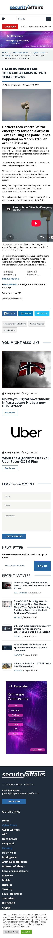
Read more (10, 412)
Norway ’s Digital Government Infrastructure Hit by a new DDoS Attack (26, 402)
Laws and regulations (15, 871)
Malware (18, 655)
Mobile (6, 880)
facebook (11, 313)
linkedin (27, 313)
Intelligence (9, 857)
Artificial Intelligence (15, 861)
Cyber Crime (39, 52)
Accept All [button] (26, 932)
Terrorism (8, 898)
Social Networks (12, 893)
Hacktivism (9, 852)
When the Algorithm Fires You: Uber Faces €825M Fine (26, 460)
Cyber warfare (20, 593)
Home (5, 52)
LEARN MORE (14, 801)
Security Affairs (10, 330)
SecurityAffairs (10, 284)
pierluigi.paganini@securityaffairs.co (20, 793)
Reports (7, 884)
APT (4, 834)
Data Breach (10, 838)
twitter (43, 313)
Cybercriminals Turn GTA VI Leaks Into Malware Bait (32, 665)
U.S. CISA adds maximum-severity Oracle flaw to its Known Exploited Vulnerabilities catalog (32, 628)
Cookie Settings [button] (11, 932)
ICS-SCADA (8, 903)
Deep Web (8, 843)
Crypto (6, 907)
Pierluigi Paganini (12, 85)
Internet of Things (13, 866)
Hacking (6, 55)
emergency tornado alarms (15, 324)
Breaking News (20, 52)
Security (18, 617)
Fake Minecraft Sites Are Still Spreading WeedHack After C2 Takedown (30, 647)
